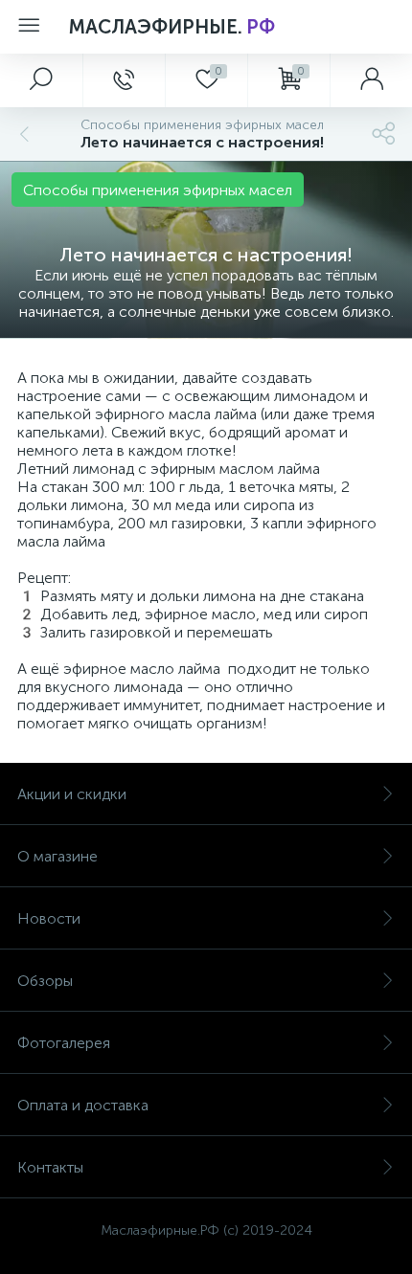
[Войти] (371, 80)
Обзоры (45, 981)
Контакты (50, 1167)
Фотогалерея (63, 1043)
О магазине (57, 856)
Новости (48, 918)
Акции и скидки (71, 794)
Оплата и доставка (83, 1105)
